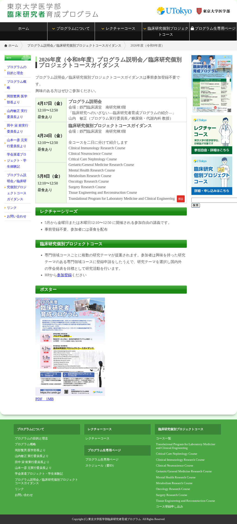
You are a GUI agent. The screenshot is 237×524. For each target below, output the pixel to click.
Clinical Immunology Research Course (180, 459)
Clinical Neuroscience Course (174, 465)
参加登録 (64, 275)
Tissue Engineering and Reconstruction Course (185, 500)
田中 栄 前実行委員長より (17, 128)
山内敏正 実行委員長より (17, 114)
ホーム (23, 28)
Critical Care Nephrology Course (176, 453)
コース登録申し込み (169, 506)
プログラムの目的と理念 (16, 70)
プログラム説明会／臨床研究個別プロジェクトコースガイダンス (74, 45)
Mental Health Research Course (176, 477)
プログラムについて (73, 28)
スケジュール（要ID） (100, 465)
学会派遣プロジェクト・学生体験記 (16, 160)
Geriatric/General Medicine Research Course (184, 471)
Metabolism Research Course (174, 483)
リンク (12, 208)
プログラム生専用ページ (215, 28)
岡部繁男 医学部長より (17, 99)
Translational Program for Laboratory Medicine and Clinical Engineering (185, 446)
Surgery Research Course (171, 495)
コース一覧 (163, 438)
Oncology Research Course (173, 489)
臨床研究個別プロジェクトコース (168, 31)
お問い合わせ (16, 216)
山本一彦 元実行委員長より (17, 143)
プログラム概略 (16, 84)
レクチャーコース (120, 28)
